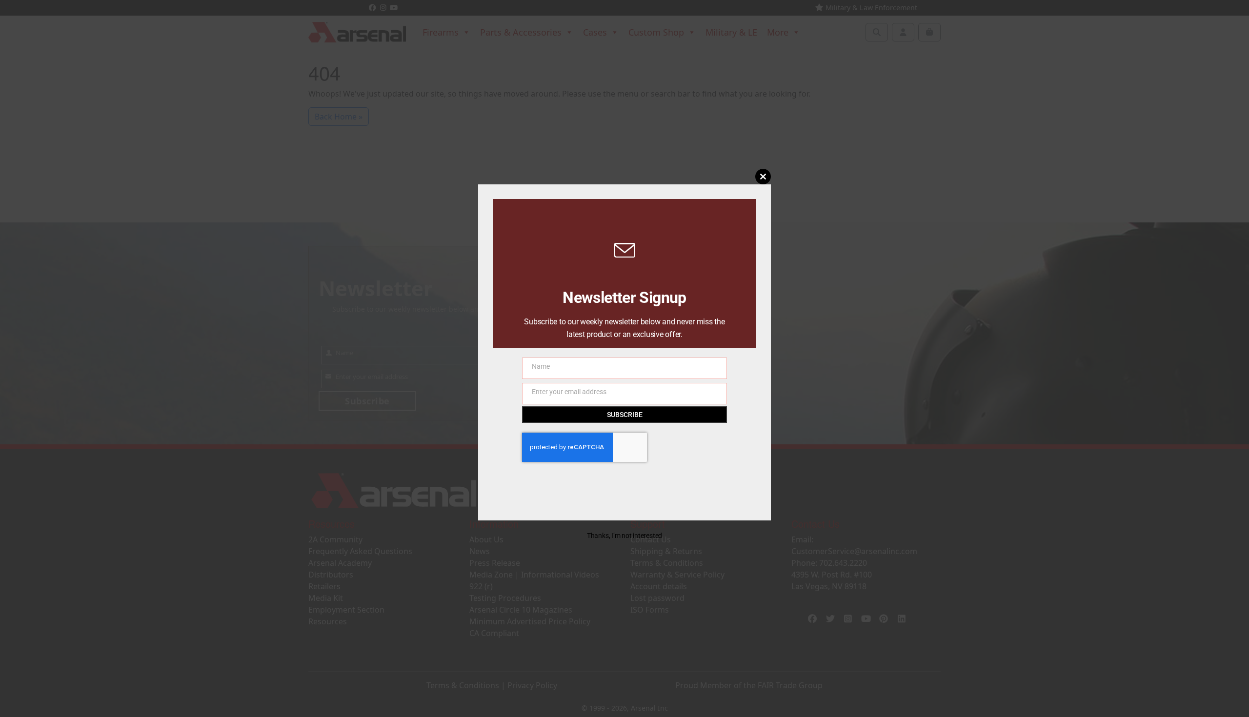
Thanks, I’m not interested (624, 535)
